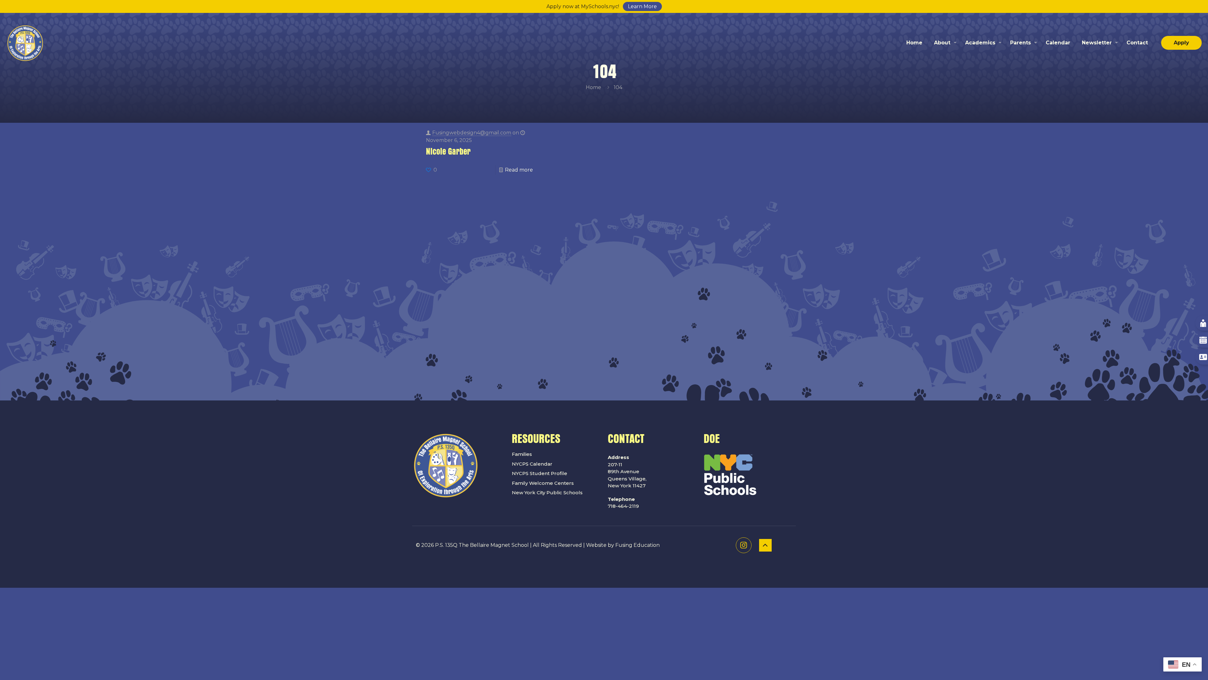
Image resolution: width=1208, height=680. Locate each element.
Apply (1181, 43)
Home (593, 87)
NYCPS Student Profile (539, 473)
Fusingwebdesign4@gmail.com (471, 133)
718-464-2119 (623, 502)
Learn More (642, 6)
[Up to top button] (765, 545)
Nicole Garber (448, 152)
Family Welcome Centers (543, 483)
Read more (519, 170)
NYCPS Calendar (532, 464)
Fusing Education (637, 545)
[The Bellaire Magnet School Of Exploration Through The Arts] (25, 42)
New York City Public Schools (547, 493)
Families (522, 454)
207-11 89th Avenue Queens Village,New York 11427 (627, 471)
